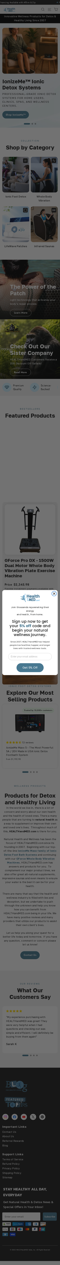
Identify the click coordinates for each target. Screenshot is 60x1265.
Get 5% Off (30, 667)
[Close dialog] (54, 593)
